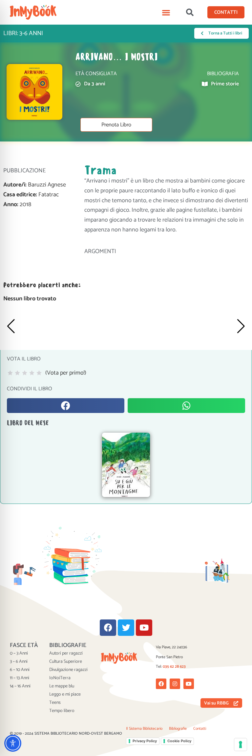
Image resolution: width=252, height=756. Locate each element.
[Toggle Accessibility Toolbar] (13, 743)
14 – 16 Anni (20, 686)
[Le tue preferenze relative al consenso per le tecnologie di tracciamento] (240, 744)
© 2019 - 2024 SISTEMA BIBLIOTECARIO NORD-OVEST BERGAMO (66, 733)
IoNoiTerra (60, 678)
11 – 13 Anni (19, 678)
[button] (166, 12)
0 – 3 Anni (19, 653)
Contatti (199, 728)
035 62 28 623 (174, 666)
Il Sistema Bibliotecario (144, 728)
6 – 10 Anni (20, 670)
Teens (55, 702)
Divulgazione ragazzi (68, 670)
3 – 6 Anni (19, 661)
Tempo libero (61, 711)
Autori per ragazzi (66, 653)
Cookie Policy (179, 741)
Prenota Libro (116, 124)
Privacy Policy (145, 741)
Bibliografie (178, 728)
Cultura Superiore (65, 661)
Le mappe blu (61, 686)
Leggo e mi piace (65, 694)
